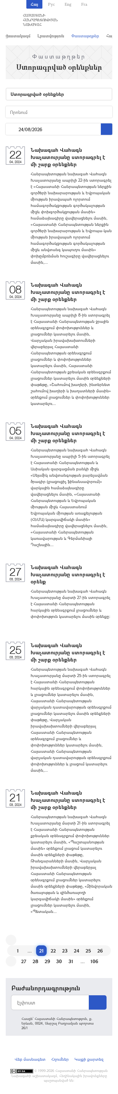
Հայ (34, 4)
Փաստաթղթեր (85, 35)
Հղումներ (60, 1059)
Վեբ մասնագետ (30, 1059)
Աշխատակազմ (16, 35)
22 (53, 951)
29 (47, 961)
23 (65, 951)
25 (88, 951)
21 (41, 951)
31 (70, 961)
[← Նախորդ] (11, 940)
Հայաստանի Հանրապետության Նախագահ (40, 20)
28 (35, 961)
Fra (84, 4)
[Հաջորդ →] (11, 961)
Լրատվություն (51, 35)
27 (23, 961)
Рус (51, 4)
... (12, 129)
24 (76, 951)
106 (94, 961)
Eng (68, 4)
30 (59, 961)
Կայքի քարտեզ (88, 1059)
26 (100, 951)
